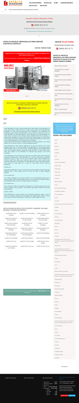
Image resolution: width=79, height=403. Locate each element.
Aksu (56, 143)
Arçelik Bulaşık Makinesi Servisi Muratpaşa (11, 233)
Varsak (56, 332)
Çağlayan (57, 152)
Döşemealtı (57, 168)
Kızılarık (57, 236)
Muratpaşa (57, 285)
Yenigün (57, 341)
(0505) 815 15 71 (41, 25)
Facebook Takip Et (40, 28)
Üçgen (56, 314)
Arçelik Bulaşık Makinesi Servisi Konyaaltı (43, 219)
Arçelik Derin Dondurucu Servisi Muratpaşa (27, 229)
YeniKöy (57, 345)
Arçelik (5, 118)
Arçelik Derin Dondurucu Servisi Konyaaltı (27, 219)
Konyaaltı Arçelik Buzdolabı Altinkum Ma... (63, 113)
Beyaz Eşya (33, 5)
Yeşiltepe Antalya (59, 351)
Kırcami (56, 233)
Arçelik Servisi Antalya (10, 378)
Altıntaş (56, 146)
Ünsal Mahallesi (58, 325)
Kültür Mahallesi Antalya (60, 255)
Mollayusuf (57, 282)
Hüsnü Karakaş (58, 213)
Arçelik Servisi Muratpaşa (42, 233)
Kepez (56, 229)
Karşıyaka (57, 223)
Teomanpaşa (58, 311)
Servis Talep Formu (64, 377)
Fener (56, 184)
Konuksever (58, 245)
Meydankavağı (58, 279)
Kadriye (56, 216)
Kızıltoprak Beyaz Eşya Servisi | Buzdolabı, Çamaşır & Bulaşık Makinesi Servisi (64, 241)
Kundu (56, 258)
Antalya (56, 149)
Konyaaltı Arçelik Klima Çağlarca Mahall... (63, 85)
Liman (56, 268)
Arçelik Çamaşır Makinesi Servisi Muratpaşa (27, 233)
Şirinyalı (57, 301)
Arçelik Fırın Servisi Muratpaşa (43, 224)
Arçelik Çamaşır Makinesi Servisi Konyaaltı (11, 224)
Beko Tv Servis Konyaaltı (61, 109)
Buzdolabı (47, 2)
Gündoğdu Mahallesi (60, 191)
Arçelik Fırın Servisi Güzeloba (27, 213)
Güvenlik (57, 200)
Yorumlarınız (64, 366)
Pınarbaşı (57, 292)
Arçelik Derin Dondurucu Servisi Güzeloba (11, 219)
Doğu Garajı (58, 165)
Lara (56, 264)
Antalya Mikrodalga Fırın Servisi (10, 202)
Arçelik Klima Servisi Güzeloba (11, 214)
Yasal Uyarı (72, 377)
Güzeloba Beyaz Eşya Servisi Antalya (64, 204)
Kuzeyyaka (57, 261)
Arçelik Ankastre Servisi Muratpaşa (11, 229)
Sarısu (56, 298)
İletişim (61, 378)
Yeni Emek (57, 335)
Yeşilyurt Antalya (59, 354)
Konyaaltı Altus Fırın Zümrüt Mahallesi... (61, 104)
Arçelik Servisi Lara (11, 241)
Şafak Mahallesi (58, 295)
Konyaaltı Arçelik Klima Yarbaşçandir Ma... (64, 99)
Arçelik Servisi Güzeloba (11, 238)
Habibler (57, 207)
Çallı (56, 156)
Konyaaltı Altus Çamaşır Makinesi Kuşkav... (63, 75)
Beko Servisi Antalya (29, 378)
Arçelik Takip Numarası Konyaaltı (63, 90)
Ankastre (43, 5)
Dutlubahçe (57, 175)
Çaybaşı (57, 159)
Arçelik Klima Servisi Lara (27, 246)
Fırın (5, 123)
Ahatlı (56, 140)
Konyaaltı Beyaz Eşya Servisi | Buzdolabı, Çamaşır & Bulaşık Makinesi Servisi (64, 250)
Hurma (56, 210)
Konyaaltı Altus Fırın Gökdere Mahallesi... (62, 70)
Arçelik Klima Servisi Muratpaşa (27, 224)
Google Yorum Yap (29, 28)
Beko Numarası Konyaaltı (61, 65)
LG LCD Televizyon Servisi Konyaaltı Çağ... (64, 94)
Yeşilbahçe (57, 348)
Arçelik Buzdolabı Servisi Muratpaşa (43, 229)
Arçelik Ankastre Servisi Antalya (43, 242)
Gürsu (56, 197)
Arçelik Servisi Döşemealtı (43, 238)
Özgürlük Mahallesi (59, 289)
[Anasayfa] (13, 3)
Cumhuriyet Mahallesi (60, 162)
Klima (56, 2)
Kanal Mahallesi (58, 220)
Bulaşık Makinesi (35, 2)
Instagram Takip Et (50, 28)
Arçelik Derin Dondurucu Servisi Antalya (11, 247)
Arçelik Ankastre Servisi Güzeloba (43, 214)
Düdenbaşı (57, 172)
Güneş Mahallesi (59, 194)
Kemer (56, 226)
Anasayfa (5, 10)
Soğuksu (57, 308)
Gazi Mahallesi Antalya (60, 188)
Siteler (56, 305)
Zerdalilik (57, 357)
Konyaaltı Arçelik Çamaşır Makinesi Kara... (63, 80)
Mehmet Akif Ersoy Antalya (61, 271)
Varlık (56, 329)
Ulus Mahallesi (58, 317)
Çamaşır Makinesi (67, 2)
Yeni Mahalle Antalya (60, 338)
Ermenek (57, 178)
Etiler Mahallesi (58, 181)
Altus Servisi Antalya (47, 378)
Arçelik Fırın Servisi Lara (43, 246)
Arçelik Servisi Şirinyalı (27, 238)
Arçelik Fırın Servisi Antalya (27, 241)
